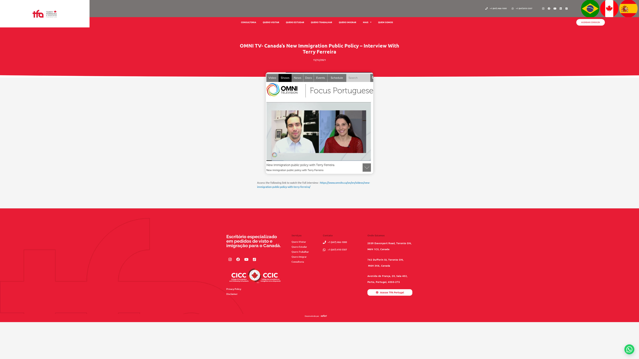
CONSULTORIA (248, 22)
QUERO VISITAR (271, 22)
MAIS (365, 22)
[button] (629, 349)
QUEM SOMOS (385, 22)
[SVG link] (324, 316)
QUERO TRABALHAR (321, 22)
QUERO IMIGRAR (347, 22)
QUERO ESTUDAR (295, 22)
